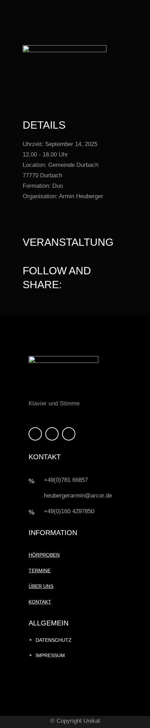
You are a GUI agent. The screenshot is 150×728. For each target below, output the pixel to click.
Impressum (50, 655)
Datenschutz (54, 640)
